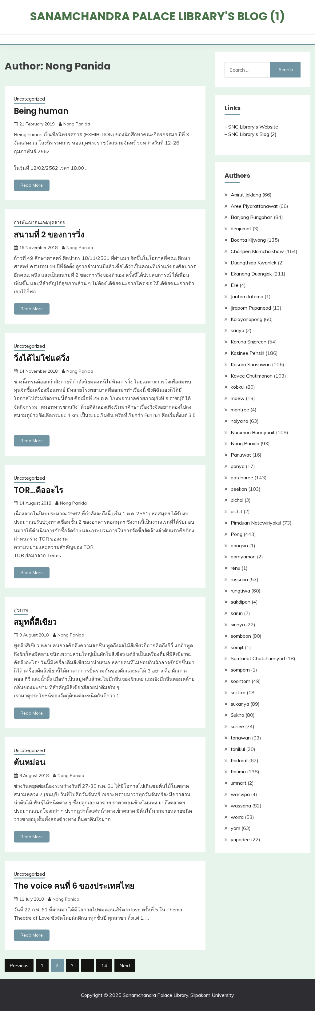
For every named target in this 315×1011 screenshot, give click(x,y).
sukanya (240, 704)
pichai (237, 500)
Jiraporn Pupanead (251, 308)
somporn (240, 670)
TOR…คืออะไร (38, 490)
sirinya (238, 624)
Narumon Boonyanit (253, 432)
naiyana (239, 421)
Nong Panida (76, 124)
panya (238, 466)
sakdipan (240, 602)
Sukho (237, 715)
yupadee (240, 839)
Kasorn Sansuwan (251, 364)
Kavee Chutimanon (252, 376)
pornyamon (243, 556)
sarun (237, 613)
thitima (238, 771)
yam (235, 828)
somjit (237, 647)
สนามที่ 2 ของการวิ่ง (49, 234)
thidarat (239, 760)
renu (235, 568)
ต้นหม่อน (30, 762)
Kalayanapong (246, 319)
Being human (41, 111)
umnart (238, 783)
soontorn (240, 681)
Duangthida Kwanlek (254, 263)
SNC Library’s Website (253, 127)
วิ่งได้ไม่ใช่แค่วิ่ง (42, 358)
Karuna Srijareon (248, 342)
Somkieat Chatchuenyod (258, 658)
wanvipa (240, 794)
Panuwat (241, 455)
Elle (234, 285)
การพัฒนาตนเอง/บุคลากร (39, 222)
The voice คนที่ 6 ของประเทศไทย (74, 885)
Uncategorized (29, 99)
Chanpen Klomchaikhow (257, 251)
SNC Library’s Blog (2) (252, 134)
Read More (32, 185)
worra (237, 817)
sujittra (238, 692)
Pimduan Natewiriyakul (256, 523)
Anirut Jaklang (246, 195)
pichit (236, 511)
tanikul (238, 749)
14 (104, 965)
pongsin (239, 545)
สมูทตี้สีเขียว (35, 622)
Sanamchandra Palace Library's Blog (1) (157, 16)
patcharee (242, 477)
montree (240, 409)
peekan (239, 489)
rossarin (239, 579)
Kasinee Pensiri (247, 353)
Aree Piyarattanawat (254, 206)
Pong (236, 534)
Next (124, 965)
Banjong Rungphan (252, 217)
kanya (237, 330)
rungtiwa (240, 591)
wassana (241, 806)
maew (238, 398)
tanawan (241, 738)
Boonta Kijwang (248, 240)
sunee (237, 726)
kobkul (238, 387)
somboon (241, 636)
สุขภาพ (21, 610)
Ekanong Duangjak (251, 274)
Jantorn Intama (247, 296)
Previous (19, 965)
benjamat (241, 228)
